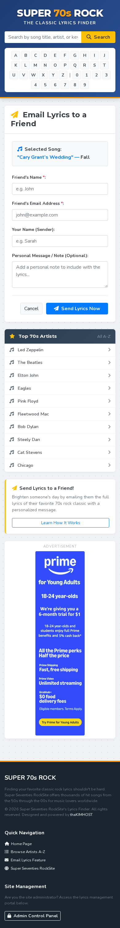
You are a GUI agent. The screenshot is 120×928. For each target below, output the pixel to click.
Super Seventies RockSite (32, 868)
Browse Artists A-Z (27, 851)
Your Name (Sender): (33, 229)
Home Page (21, 843)
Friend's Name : (29, 177)
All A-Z (103, 336)
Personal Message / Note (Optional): (50, 256)
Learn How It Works (60, 523)
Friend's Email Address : (38, 203)
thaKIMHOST (81, 814)
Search (101, 37)
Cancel (31, 308)
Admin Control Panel (35, 916)
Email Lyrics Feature (28, 860)
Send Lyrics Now (80, 308)
